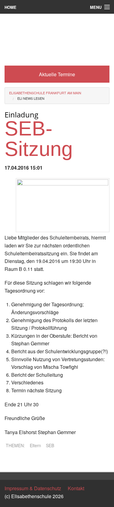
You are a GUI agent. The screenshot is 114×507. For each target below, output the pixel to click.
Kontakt (76, 488)
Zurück (12, 461)
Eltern (35, 445)
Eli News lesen (30, 98)
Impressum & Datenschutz (33, 488)
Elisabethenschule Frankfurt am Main (45, 92)
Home (10, 7)
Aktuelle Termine (57, 74)
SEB (50, 445)
